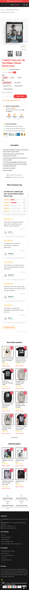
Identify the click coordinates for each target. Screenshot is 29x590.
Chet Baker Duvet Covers (8, 12)
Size (3, 80)
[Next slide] (26, 32)
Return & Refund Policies (7, 555)
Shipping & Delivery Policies (8, 551)
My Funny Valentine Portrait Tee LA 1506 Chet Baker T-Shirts (20, 360)
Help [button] (26, 588)
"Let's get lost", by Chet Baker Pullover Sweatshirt (7, 428)
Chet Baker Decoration (12, 10)
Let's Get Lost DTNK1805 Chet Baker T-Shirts (7, 383)
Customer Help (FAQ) (6, 560)
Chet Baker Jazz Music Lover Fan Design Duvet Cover (7, 483)
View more (14, 437)
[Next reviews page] (25, 331)
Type (3, 75)
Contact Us (4, 557)
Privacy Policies (5, 539)
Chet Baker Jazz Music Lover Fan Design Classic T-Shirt (21, 428)
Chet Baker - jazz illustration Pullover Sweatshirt (20, 405)
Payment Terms (5, 553)
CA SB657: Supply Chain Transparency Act (11, 543)
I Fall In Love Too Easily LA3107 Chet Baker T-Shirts (7, 360)
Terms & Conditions (6, 537)
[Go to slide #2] (19, 54)
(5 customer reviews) (14, 69)
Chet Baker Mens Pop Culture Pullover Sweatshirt (7, 405)
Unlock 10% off (3, 583)
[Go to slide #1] (10, 54)
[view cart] (27, 5)
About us (3, 535)
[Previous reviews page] (17, 331)
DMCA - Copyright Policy (7, 541)
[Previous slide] (3, 32)
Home (2, 10)
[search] (24, 5)
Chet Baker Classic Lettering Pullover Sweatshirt (20, 383)
